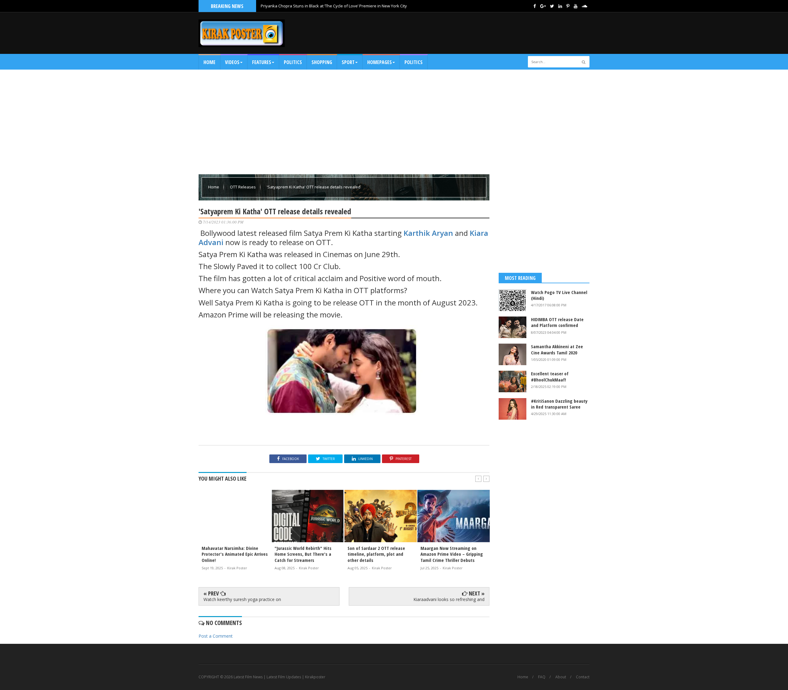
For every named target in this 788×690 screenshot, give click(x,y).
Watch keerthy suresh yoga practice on (242, 599)
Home (209, 62)
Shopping (322, 62)
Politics (293, 62)
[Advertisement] (477, 33)
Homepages (379, 62)
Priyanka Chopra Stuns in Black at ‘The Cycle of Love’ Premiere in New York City (334, 6)
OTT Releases (243, 187)
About (560, 677)
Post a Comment (216, 636)
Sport (348, 62)
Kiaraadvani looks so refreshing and (448, 599)
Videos (232, 62)
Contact (582, 677)
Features (261, 62)
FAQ (541, 677)
